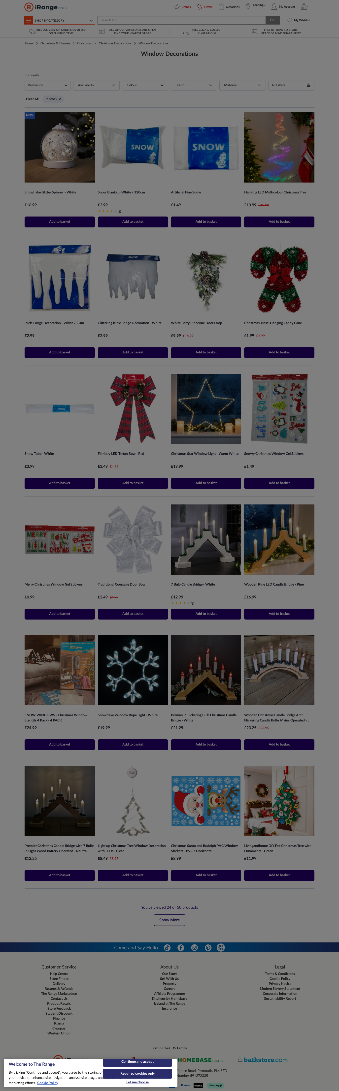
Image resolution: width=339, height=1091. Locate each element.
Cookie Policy (47, 1083)
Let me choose (137, 1082)
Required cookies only (137, 1073)
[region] (90, 1073)
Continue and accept (137, 1061)
